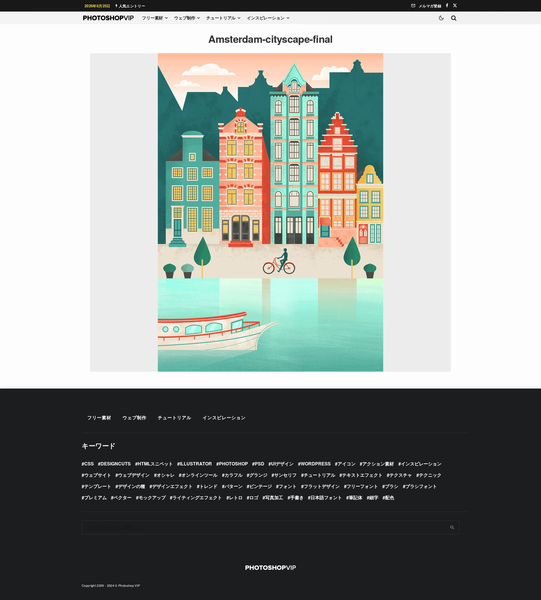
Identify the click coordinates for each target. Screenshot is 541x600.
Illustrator (196, 463)
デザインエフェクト (172, 486)
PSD (259, 463)
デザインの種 (131, 486)
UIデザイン (282, 463)
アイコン (347, 463)
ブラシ (391, 486)
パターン (234, 486)
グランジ (258, 475)
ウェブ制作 (184, 18)
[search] (452, 527)
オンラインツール (199, 475)
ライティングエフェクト (197, 497)
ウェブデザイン (134, 475)
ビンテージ (260, 486)
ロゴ (253, 497)
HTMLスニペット (155, 463)
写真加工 (274, 497)
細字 (373, 497)
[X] (455, 5)
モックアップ (152, 497)
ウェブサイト (97, 475)
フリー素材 (152, 18)
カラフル (234, 475)
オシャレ (166, 475)
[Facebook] (447, 5)
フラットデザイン (322, 486)
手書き (297, 497)
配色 (389, 497)
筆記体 (355, 497)
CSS (89, 463)
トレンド (208, 486)
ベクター (123, 497)
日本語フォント (326, 497)
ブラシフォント (421, 486)
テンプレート (97, 486)
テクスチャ (400, 475)
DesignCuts (116, 463)
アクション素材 (378, 463)
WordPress (316, 463)
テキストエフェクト (362, 475)
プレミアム (95, 497)
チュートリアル (221, 18)
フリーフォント (362, 486)
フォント (288, 486)
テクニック (430, 475)
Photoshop (233, 463)
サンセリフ (285, 475)
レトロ (236, 497)
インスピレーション (266, 18)
